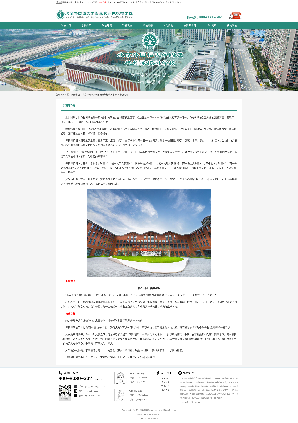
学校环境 (107, 25)
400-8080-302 (210, 17)
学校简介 (124, 94)
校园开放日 (190, 25)
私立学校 (140, 2)
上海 (76, 2)
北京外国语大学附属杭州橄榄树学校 (99, 94)
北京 (82, 2)
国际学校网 (67, 2)
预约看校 (232, 25)
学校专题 (170, 2)
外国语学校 (150, 2)
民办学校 (130, 2)
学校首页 (66, 25)
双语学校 (121, 2)
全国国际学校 (91, 2)
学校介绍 (86, 25)
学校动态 (148, 25)
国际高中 (102, 2)
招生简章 (212, 25)
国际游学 (160, 2)
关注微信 (64, 399)
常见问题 (168, 25)
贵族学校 (112, 2)
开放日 (178, 2)
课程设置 (127, 25)
